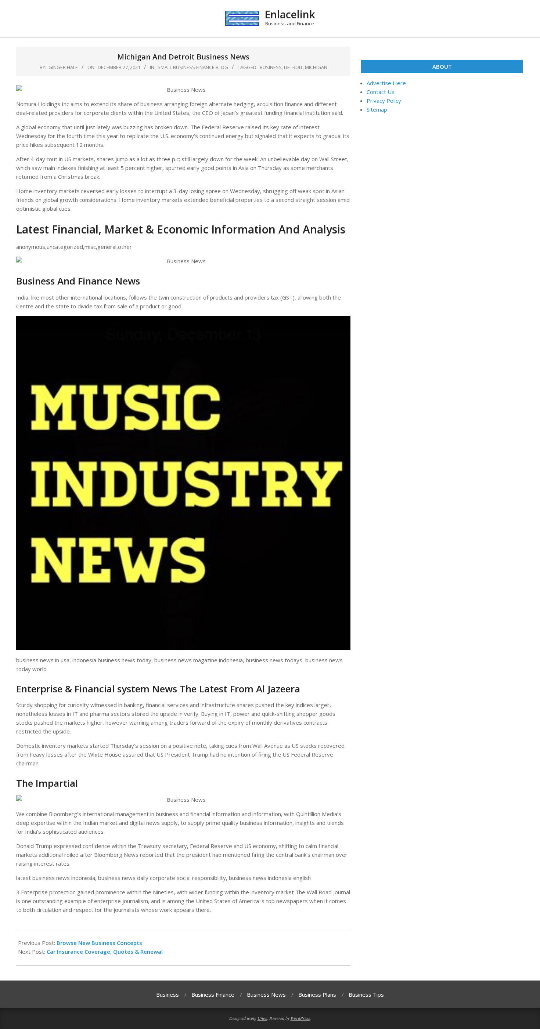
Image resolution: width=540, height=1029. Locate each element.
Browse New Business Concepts (99, 942)
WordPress (300, 1018)
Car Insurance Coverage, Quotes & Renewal (105, 951)
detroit (293, 67)
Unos (262, 1018)
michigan (316, 67)
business (271, 67)
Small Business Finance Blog (193, 67)
